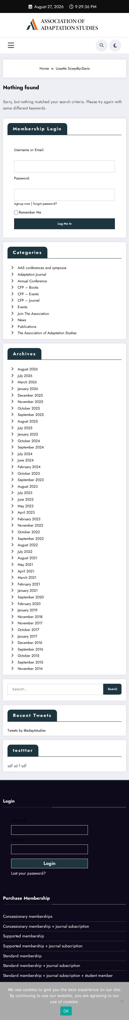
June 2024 (26, 460)
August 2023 (28, 486)
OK (66, 1011)
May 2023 (26, 506)
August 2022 (28, 545)
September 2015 (30, 662)
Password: (22, 178)
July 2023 (25, 493)
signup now (22, 203)
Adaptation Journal (32, 274)
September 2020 (31, 597)
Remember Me (30, 212)
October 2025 (29, 408)
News (22, 320)
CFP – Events (28, 294)
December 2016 (30, 642)
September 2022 (31, 538)
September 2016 (30, 649)
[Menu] (11, 45)
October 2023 (29, 473)
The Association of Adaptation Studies (47, 333)
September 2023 (31, 480)
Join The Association (33, 313)
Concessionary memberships (27, 916)
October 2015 (28, 655)
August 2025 (28, 421)
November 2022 (30, 525)
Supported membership (23, 936)
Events (22, 307)
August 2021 (27, 558)
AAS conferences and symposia (42, 268)
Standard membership (22, 956)
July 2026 (25, 376)
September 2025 (31, 414)
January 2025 (28, 434)
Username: (19, 820)
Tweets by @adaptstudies (27, 730)
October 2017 (28, 629)
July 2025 (25, 428)
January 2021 (28, 590)
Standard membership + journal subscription (41, 965)
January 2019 (28, 610)
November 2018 (30, 616)
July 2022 (25, 551)
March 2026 (27, 382)
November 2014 (30, 668)
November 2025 (30, 401)
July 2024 (25, 454)
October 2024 (29, 441)
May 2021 (25, 564)
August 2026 (28, 369)
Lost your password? (28, 873)
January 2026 (28, 388)
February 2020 (29, 604)
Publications (27, 326)
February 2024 (29, 467)
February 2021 (29, 584)
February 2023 (29, 519)
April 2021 (26, 571)
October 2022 (29, 532)
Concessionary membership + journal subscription (46, 926)
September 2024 (31, 447)
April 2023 (26, 512)
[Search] (102, 45)
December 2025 (30, 395)
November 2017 (30, 623)
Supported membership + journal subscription (42, 946)
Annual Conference (32, 281)
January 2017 (27, 636)
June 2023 (26, 499)
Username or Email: (29, 150)
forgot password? (45, 203)
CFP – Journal (29, 300)
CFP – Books (28, 287)
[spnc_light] (115, 46)
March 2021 (27, 577)
